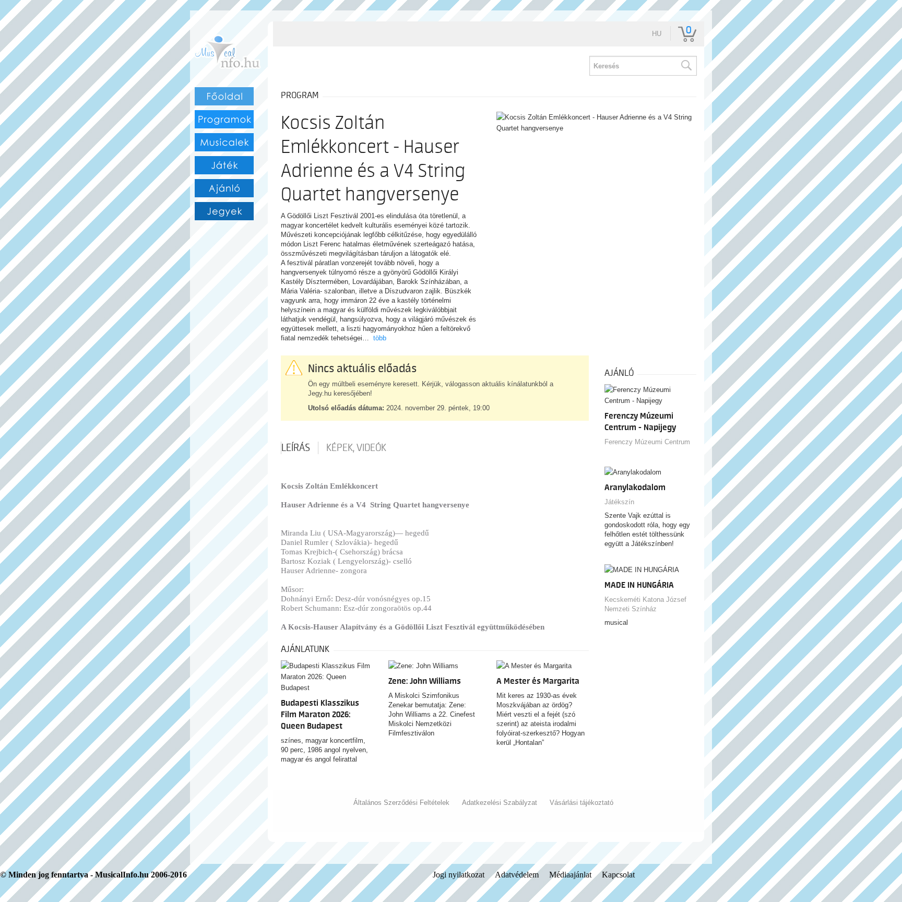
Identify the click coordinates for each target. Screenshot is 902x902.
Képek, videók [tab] (356, 448)
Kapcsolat (618, 874)
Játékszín (619, 502)
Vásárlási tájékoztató (581, 802)
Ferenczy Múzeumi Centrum (647, 442)
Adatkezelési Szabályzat (499, 802)
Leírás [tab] (295, 448)
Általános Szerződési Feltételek (401, 802)
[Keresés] (686, 66)
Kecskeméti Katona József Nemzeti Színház (645, 604)
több (379, 338)
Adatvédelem (517, 874)
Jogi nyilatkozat (458, 874)
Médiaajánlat (570, 874)
